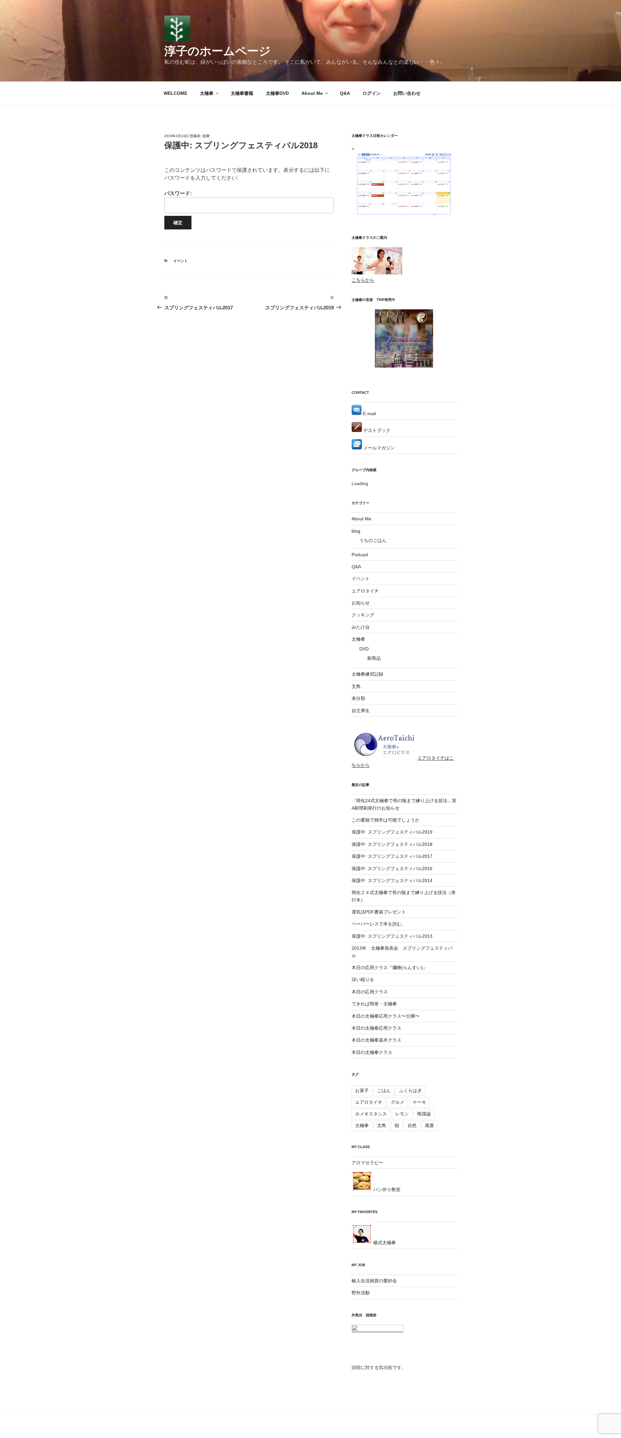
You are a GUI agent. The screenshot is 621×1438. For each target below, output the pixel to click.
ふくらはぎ (410, 1090)
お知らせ (361, 602)
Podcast (360, 554)
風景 (429, 1125)
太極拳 (206, 93)
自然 (412, 1125)
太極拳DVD (277, 93)
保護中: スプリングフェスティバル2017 (392, 856)
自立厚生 (361, 710)
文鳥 (356, 686)
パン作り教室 (386, 1189)
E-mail (369, 413)
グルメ (397, 1102)
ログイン (372, 93)
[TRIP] (404, 366)
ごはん (384, 1090)
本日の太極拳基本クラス (376, 1040)
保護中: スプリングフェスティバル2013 (392, 936)
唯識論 (424, 1113)
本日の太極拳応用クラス (376, 1028)
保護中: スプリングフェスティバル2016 (392, 868)
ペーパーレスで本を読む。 (379, 923)
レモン (402, 1113)
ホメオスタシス (371, 1113)
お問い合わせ (406, 93)
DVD (364, 648)
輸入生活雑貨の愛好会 (374, 1280)
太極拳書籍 (242, 93)
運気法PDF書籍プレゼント (379, 911)
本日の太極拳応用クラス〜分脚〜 (385, 1016)
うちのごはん (373, 540)
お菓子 (362, 1090)
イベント (180, 261)
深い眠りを (363, 979)
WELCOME (175, 93)
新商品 (374, 658)
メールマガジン (378, 447)
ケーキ (419, 1102)
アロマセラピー (367, 1162)
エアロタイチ (365, 590)
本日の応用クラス (370, 991)
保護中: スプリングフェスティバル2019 (392, 832)
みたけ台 (361, 627)
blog (356, 531)
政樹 (206, 136)
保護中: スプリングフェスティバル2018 (392, 844)
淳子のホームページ (217, 51)
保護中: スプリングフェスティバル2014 (392, 880)
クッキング (363, 614)
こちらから (363, 279)
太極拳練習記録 (367, 674)
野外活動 (361, 1292)
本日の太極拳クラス (372, 1052)
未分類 (358, 698)
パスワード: (178, 193)
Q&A (345, 93)
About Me (312, 93)
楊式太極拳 (384, 1242)
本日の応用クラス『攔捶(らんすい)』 (389, 967)
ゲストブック (376, 430)
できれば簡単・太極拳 (374, 1003)
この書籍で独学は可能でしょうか (385, 820)
